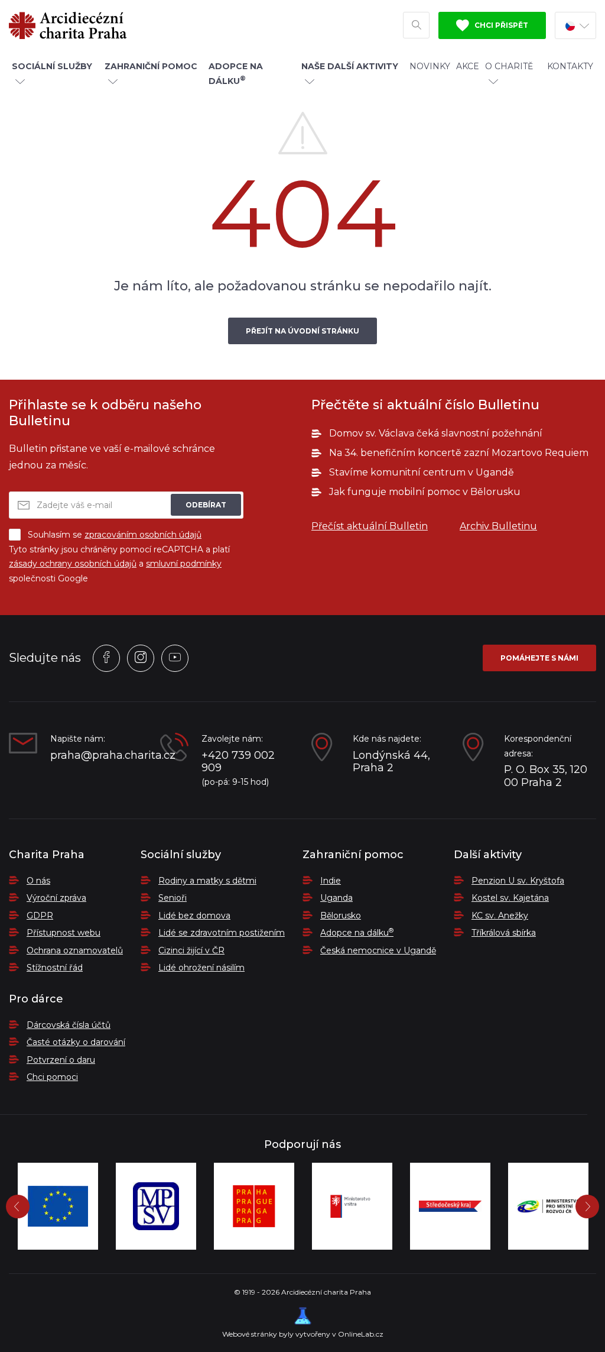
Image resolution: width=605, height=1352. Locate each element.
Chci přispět (500, 25)
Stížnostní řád (55, 967)
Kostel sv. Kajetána (510, 897)
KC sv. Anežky (499, 915)
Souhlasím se (114, 534)
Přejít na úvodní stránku (302, 330)
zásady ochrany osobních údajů (72, 563)
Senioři (172, 897)
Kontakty (570, 66)
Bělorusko (340, 915)
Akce (467, 66)
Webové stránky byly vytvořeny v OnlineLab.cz (302, 1334)
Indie (330, 880)
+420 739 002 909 (238, 762)
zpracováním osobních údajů (142, 534)
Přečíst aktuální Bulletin (369, 526)
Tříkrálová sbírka (503, 932)
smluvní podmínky (184, 563)
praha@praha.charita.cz (96, 755)
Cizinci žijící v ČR (191, 950)
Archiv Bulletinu (498, 526)
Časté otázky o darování (76, 1042)
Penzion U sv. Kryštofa (517, 880)
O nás (38, 880)
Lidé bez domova (194, 915)
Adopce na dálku (356, 932)
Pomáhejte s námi (539, 658)
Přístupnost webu (63, 932)
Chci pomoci (52, 1077)
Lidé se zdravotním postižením (221, 932)
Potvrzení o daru (61, 1060)
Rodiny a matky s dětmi (207, 880)
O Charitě (509, 66)
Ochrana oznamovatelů (75, 950)
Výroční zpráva (56, 897)
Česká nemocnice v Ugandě (378, 950)
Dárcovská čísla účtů (68, 1025)
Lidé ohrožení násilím (201, 967)
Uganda (336, 897)
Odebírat (206, 504)
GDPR (40, 915)
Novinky (429, 66)
